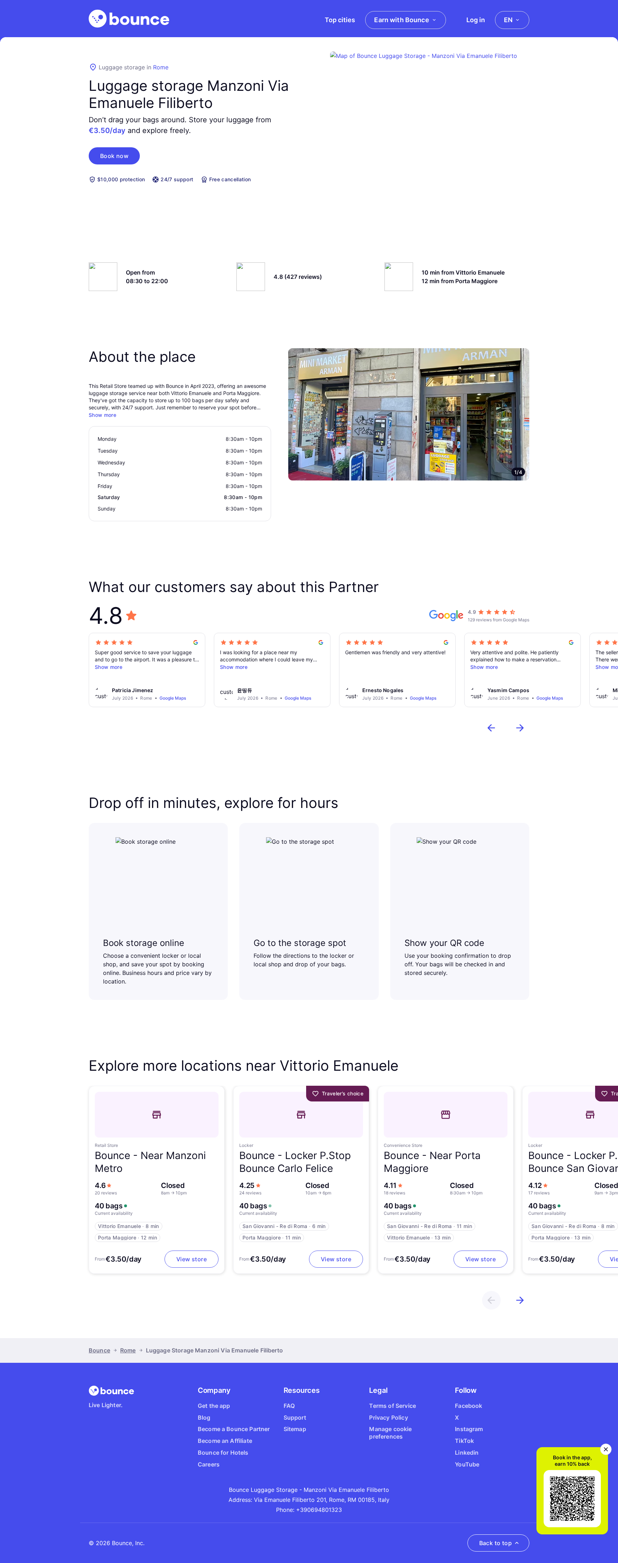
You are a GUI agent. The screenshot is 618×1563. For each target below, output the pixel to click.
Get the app (214, 1405)
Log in (475, 20)
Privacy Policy (388, 1417)
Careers (209, 1464)
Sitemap (295, 1429)
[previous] (491, 728)
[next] (520, 728)
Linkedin (467, 1452)
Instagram (469, 1429)
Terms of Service (392, 1405)
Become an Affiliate (225, 1440)
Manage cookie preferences (390, 1432)
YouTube (467, 1464)
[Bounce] (129, 19)
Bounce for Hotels (223, 1452)
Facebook (468, 1405)
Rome (160, 67)
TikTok (464, 1440)
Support (295, 1417)
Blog (204, 1417)
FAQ (289, 1405)
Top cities (340, 20)
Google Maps (173, 698)
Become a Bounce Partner (234, 1429)
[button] (114, 155)
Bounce (99, 1350)
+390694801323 (319, 1509)
